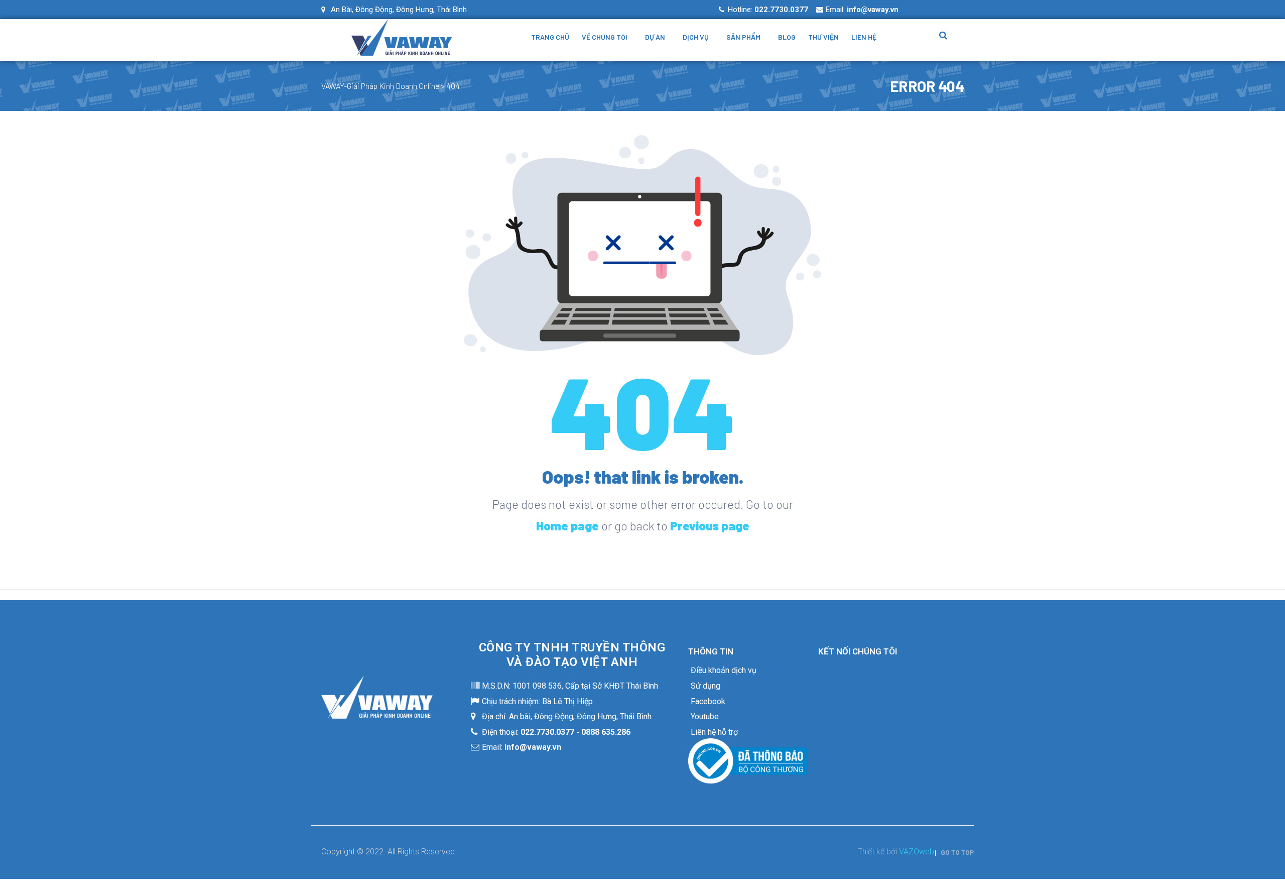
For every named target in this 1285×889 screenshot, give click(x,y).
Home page (567, 525)
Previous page (709, 525)
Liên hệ (863, 37)
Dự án (655, 37)
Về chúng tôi (604, 37)
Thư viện (823, 37)
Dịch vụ (696, 37)
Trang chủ (550, 37)
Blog (787, 37)
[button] (954, 853)
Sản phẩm (743, 37)
